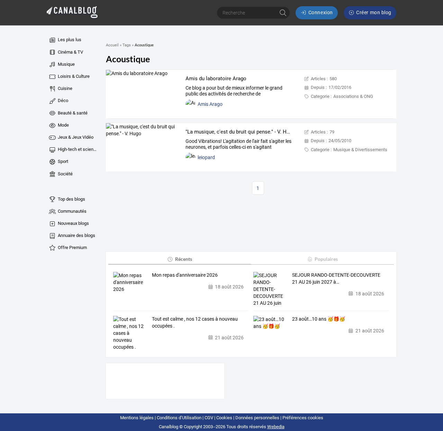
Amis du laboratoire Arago (216, 78)
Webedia (275, 426)
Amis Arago (210, 104)
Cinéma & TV (70, 52)
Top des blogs (71, 199)
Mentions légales (137, 417)
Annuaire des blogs (76, 235)
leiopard (206, 157)
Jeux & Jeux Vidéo (75, 137)
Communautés (72, 211)
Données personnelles (257, 417)
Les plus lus (69, 39)
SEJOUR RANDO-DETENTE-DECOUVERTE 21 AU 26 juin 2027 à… (336, 278)
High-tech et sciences (77, 149)
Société (65, 173)
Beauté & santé (72, 113)
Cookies (224, 417)
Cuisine (64, 88)
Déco (62, 100)
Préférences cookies (302, 417)
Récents (183, 259)
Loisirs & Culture (73, 76)
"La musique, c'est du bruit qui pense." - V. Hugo (240, 132)
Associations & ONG (353, 96)
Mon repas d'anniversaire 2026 (185, 275)
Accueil (112, 45)
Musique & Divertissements (360, 149)
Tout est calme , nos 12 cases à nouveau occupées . (195, 322)
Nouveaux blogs (73, 223)
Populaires (326, 259)
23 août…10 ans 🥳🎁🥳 (318, 319)
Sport (62, 161)
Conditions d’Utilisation (179, 417)
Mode (63, 125)
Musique (66, 64)
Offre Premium (72, 247)
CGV (209, 417)
